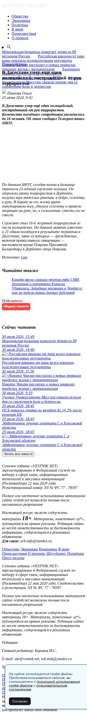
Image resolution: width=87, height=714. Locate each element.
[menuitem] (48, 16)
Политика (75, 553)
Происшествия (14, 553)
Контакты (48, 549)
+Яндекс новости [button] (16, 306)
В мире (64, 549)
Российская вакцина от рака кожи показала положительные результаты (43, 58)
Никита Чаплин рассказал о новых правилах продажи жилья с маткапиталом (39, 67)
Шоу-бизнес (56, 553)
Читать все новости (18, 454)
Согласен (19, 701)
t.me (24, 257)
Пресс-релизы (13, 558)
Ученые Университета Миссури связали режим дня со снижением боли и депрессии (41, 82)
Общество (11, 549)
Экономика (29, 549)
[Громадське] (43, 6)
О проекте (36, 553)
